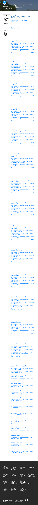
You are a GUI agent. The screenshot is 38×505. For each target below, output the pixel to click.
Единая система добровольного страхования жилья (22, 484)
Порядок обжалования (31, 477)
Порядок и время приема (31, 476)
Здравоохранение (22, 469)
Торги (12, 487)
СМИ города (4, 485)
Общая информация (5, 467)
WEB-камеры (4, 490)
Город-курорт (5, 466)
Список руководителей (31, 467)
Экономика (4, 473)
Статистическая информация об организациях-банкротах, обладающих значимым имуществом (6, 27)
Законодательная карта (31, 480)
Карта (4, 491)
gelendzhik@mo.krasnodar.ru (18, 7)
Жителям (21, 463)
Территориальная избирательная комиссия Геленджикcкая (6, 470)
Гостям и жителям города (6, 468)
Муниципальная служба (14, 483)
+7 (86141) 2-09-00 (17, 502)
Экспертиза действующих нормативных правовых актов (23, 492)
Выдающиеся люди (22, 480)
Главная (4, 463)
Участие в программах (14, 488)
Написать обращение (31, 470)
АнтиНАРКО (12, 482)
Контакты (29, 483)
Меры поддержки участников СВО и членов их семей (6, 478)
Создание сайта (5, 502)
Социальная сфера (5, 476)
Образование (21, 468)
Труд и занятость (22, 470)
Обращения (30, 469)
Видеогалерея (5, 489)
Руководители (30, 463)
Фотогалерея (4, 488)
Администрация (13, 463)
